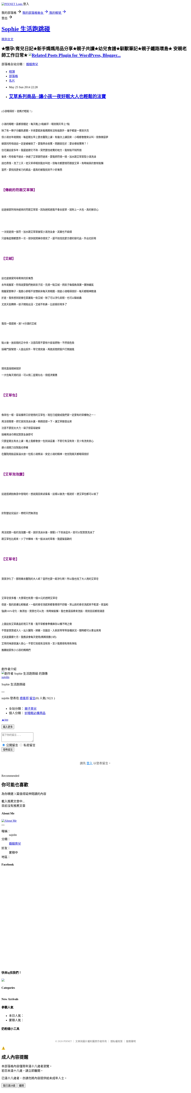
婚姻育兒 (32, 64)
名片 (12, 80)
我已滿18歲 (9, 1085)
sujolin (5, 677)
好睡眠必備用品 (35, 713)
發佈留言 (8, 749)
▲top (4, 719)
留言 (32, 698)
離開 (21, 1085)
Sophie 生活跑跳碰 (25, 29)
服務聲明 (131, 1041)
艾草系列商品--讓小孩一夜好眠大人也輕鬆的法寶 (57, 96)
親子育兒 (31, 708)
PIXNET (67, 1041)
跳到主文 (7, 39)
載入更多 (8, 726)
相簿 (12, 71)
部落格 (13, 76)
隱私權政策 (116, 1041)
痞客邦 (24, 698)
